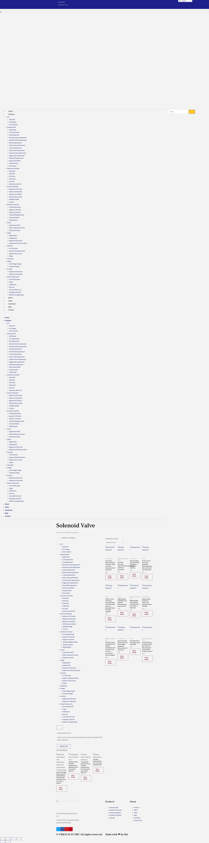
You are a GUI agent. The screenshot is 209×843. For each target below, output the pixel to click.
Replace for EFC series (15, 189)
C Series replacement (15, 148)
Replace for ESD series (15, 192)
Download (11, 304)
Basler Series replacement (17, 150)
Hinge (11, 282)
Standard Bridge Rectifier (16, 215)
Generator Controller (13, 168)
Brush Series (12, 166)
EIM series (12, 174)
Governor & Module (12, 186)
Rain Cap (11, 287)
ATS (8, 117)
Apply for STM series (15, 210)
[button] (83, 314)
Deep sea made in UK (15, 184)
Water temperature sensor (17, 228)
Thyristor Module (14, 217)
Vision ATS (12, 119)
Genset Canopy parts (13, 277)
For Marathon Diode (15, 207)
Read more (110, 577)
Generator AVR (11, 127)
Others (11, 256)
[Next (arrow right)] (8, 841)
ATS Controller (13, 125)
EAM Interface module (15, 197)
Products (11, 114)
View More (61, 788)
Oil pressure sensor (14, 230)
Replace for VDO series (15, 241)
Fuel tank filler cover (15, 290)
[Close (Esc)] (19, 838)
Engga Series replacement (17, 156)
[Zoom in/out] (2, 838)
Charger (9, 261)
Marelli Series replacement (17, 145)
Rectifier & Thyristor (13, 204)
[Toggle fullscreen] (8, 838)
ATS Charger (12, 122)
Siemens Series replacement (17, 153)
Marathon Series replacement (18, 140)
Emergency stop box (15, 292)
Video (10, 301)
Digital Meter (13, 235)
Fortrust (11, 202)
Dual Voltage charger (15, 264)
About (10, 298)
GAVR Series (12, 130)
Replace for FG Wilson (15, 194)
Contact (11, 310)
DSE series (12, 171)
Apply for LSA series (15, 212)
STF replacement (14, 132)
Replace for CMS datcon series (18, 243)
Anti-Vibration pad (14, 279)
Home (10, 111)
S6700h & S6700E (14, 199)
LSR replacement (14, 135)
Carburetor (10, 259)
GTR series (12, 176)
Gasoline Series (13, 163)
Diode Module (13, 220)
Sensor (9, 223)
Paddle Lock (12, 284)
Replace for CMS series (15, 274)
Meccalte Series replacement (17, 138)
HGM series (12, 179)
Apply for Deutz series (15, 253)
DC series (11, 181)
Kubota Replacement (15, 143)
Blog (10, 307)
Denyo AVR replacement (16, 158)
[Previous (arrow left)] (2, 841)
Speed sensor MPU (14, 225)
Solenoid (9, 246)
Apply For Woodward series (17, 251)
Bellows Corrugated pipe (16, 295)
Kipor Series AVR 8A (14, 161)
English (183, 1)
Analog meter (13, 238)
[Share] (13, 838)
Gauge (9, 233)
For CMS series (13, 248)
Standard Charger (14, 266)
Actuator (9, 269)
